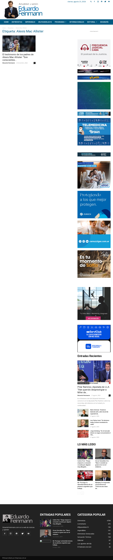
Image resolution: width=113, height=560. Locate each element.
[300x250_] (94, 338)
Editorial (91, 22)
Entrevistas (17, 22)
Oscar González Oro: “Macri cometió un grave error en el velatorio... (61, 532)
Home (6, 22)
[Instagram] (98, 1)
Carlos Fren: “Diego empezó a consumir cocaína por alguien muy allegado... (62, 522)
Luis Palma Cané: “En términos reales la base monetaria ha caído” (99, 422)
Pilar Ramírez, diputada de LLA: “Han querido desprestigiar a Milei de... (93, 390)
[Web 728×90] (94, 114)
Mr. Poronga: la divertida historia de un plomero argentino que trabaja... (62, 543)
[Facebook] (94, 1)
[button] (91, 1)
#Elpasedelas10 (45, 22)
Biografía (104, 22)
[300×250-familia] (94, 175)
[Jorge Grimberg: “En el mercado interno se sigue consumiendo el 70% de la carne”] (83, 434)
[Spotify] (101, 1)
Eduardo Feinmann (8, 63)
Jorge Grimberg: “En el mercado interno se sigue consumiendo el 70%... (100, 433)
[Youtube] (109, 1)
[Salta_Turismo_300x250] (94, 264)
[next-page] (82, 493)
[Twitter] (105, 1)
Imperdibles (30, 22)
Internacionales (77, 22)
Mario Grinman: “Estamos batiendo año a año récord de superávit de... (99, 412)
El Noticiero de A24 (83, 383)
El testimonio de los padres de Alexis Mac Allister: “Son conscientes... (18, 57)
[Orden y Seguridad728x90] (94, 154)
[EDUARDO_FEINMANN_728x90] (94, 71)
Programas (60, 22)
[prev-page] (78, 493)
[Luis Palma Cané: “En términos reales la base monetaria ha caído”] (83, 423)
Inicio (4, 28)
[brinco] (94, 78)
